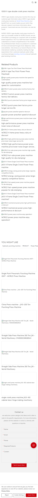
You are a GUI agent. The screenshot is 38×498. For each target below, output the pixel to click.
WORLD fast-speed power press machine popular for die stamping (18, 189)
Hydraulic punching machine (11, 246)
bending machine (19, 54)
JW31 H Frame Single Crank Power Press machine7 (17, 198)
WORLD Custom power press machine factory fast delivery (16, 95)
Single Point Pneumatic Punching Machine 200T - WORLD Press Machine (18, 275)
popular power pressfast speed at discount (18, 115)
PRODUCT (26, 246)
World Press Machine (23, 21)
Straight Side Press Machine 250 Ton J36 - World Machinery (18, 368)
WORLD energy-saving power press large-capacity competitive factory (18, 177)
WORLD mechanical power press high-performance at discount (16, 209)
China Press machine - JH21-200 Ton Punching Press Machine (16, 306)
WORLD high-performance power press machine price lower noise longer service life (17, 145)
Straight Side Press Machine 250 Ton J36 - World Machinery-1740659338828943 (18, 337)
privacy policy (5, 491)
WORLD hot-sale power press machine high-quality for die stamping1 (17, 157)
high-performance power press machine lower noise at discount (17, 125)
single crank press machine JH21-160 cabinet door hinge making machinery (17, 399)
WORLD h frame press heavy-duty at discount (16, 134)
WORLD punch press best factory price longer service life (16, 107)
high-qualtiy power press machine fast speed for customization (16, 84)
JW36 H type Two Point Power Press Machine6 (15, 73)
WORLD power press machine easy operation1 (15, 219)
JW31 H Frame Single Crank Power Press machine (17, 166)
